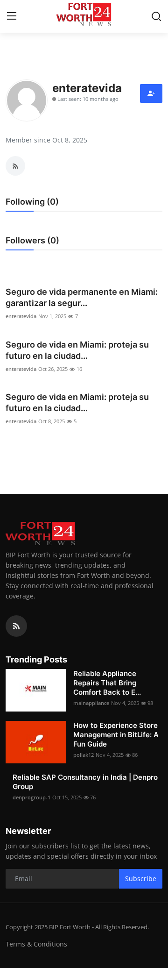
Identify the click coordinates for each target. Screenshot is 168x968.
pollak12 (83, 754)
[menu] (11, 16)
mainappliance (91, 702)
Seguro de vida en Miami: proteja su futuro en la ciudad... (77, 350)
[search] (156, 16)
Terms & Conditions (36, 944)
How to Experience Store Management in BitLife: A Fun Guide (116, 734)
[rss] (16, 626)
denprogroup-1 (31, 797)
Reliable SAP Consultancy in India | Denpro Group (85, 782)
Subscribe (140, 878)
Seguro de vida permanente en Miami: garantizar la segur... (82, 297)
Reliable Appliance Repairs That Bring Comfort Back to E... (107, 683)
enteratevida (21, 316)
